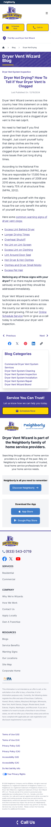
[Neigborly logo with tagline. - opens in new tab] (35, 426)
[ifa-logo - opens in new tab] (7, 679)
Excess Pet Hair (14, 270)
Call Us (39, 27)
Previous (11, 335)
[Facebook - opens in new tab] (4, 559)
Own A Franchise (11, 621)
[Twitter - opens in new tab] (11, 559)
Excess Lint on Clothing (19, 249)
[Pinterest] (25, 343)
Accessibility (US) (10, 757)
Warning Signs (9, 651)
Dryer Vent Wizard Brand (18, 384)
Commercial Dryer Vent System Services (21, 366)
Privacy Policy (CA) (11, 751)
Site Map (7, 664)
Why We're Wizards (12, 596)
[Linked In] (33, 343)
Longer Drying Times (17, 234)
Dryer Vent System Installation (21, 377)
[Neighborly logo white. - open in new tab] (9, 2)
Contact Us (8, 609)
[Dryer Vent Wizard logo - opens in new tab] (12, 426)
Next (42, 335)
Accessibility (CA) (10, 762)
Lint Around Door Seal (18, 254)
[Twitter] (17, 343)
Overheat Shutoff (15, 239)
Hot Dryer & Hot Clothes (19, 259)
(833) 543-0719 (18, 551)
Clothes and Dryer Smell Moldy (23, 265)
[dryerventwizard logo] (25, 541)
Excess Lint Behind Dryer (20, 229)
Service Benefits (11, 645)
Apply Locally (9, 615)
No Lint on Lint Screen (18, 244)
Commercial (8, 579)
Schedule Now (15, 27)
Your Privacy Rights (16, 774)
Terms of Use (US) (10, 734)
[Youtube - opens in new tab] (18, 559)
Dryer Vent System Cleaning (20, 370)
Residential (8, 572)
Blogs (5, 639)
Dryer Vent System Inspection (16, 72)
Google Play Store (27, 520)
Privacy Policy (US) (11, 746)
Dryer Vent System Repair (18, 381)
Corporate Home (11, 670)
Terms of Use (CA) (11, 740)
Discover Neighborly (23, 487)
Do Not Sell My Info (11, 768)
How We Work (9, 602)
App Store (27, 511)
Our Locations (9, 658)
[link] (41, 343)
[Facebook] (9, 343)
